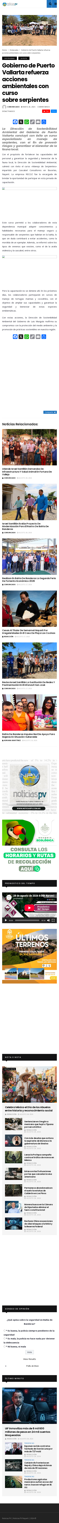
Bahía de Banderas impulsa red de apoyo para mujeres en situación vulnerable (28, 736)
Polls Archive (32, 1365)
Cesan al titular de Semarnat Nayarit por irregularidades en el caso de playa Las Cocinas (28, 632)
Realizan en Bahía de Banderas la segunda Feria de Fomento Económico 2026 (29, 580)
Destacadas (14, 50)
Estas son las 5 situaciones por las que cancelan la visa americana (38, 1174)
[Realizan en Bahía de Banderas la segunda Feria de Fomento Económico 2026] (29, 556)
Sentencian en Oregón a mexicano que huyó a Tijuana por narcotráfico (38, 1124)
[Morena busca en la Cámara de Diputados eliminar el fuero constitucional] (13, 1207)
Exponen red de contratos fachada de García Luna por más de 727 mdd (38, 1449)
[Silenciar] (48, 920)
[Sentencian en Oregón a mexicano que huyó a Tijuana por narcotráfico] (13, 1124)
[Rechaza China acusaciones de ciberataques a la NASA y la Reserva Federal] (13, 1224)
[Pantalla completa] (53, 920)
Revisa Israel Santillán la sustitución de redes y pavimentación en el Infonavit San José (28, 684)
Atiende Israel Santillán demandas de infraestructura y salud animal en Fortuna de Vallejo (27, 471)
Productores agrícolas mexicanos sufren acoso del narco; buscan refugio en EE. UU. (38, 1483)
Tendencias (9, 1390)
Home (4, 50)
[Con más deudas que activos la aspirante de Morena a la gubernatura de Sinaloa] (13, 1141)
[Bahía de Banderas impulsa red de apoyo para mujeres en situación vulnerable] (29, 712)
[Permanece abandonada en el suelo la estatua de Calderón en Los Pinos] (13, 1190)
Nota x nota (9, 1069)
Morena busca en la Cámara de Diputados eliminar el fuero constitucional (38, 1207)
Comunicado (13, 107)
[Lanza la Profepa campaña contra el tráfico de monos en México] (13, 1157)
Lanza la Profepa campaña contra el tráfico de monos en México (39, 1157)
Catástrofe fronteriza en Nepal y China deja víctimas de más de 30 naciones (38, 1465)
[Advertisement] (29, 375)
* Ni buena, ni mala (16, 1346)
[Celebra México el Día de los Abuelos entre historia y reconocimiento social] (29, 1084)
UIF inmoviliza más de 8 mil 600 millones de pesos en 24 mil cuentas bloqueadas (27, 1432)
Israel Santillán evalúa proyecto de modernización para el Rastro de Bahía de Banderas (25, 526)
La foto (24, 58)
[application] (29, 907)
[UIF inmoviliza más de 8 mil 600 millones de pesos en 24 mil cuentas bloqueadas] (29, 1406)
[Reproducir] (5, 920)
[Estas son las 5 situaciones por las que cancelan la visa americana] (13, 1174)
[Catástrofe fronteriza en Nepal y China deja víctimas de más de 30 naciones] (13, 1465)
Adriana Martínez (12, 740)
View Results (29, 1359)
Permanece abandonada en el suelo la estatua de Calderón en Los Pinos (38, 1190)
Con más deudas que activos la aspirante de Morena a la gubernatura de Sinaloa (38, 1141)
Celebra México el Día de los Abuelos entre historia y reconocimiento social (28, 1109)
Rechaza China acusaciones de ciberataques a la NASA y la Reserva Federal (38, 1224)
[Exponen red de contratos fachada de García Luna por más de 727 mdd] (13, 1448)
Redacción (8, 636)
